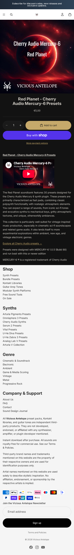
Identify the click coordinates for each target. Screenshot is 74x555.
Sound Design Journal (15, 411)
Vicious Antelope (41, 539)
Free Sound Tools (12, 294)
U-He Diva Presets (13, 333)
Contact (7, 407)
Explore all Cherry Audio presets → (22, 243)
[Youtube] (43, 547)
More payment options (37, 143)
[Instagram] (37, 547)
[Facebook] (31, 547)
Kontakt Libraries (12, 283)
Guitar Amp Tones (13, 286)
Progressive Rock (12, 383)
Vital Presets (10, 329)
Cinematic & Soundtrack (16, 360)
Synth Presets (10, 275)
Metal (6, 379)
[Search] (11, 14)
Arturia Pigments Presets (17, 314)
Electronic (8, 364)
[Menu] (4, 15)
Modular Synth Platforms (17, 290)
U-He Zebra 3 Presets (15, 337)
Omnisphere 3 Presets (15, 318)
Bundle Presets (11, 279)
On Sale (7, 298)
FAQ (5, 403)
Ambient (7, 368)
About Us (8, 399)
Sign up (37, 522)
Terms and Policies (37, 532)
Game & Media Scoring (16, 372)
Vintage (7, 376)
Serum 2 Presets (12, 325)
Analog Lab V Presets (15, 340)
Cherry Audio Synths (14, 321)
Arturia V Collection (13, 344)
